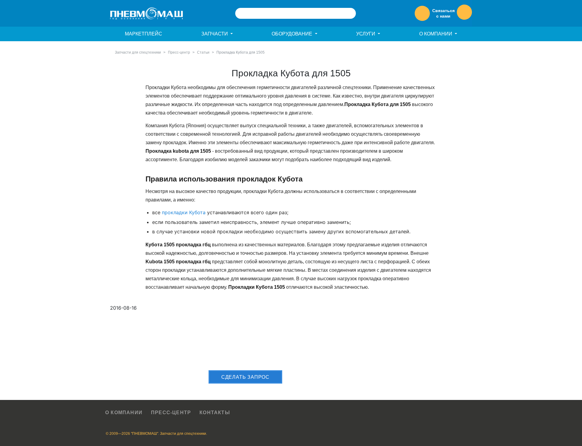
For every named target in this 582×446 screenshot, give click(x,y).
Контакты (214, 412)
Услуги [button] (366, 33)
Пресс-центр (179, 52)
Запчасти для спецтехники (138, 52)
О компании (123, 412)
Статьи (203, 52)
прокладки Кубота (184, 212)
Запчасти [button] (215, 33)
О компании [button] (436, 33)
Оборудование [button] (292, 33)
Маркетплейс (143, 33)
